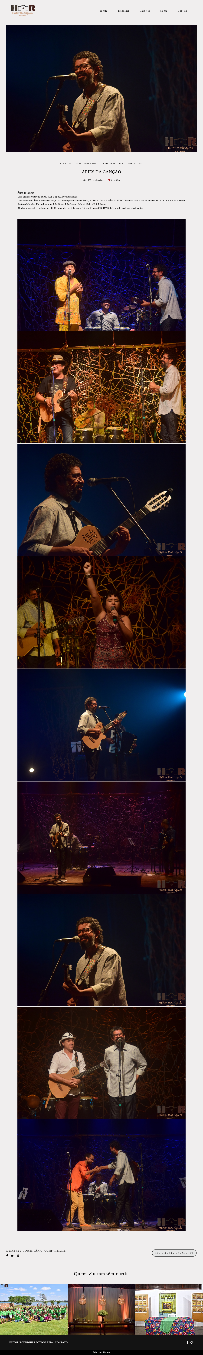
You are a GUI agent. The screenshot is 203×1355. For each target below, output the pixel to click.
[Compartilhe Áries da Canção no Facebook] (7, 1255)
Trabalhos (124, 10)
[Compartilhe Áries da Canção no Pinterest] (18, 1255)
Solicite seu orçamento (174, 1253)
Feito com (101, 1352)
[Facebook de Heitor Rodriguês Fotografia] (187, 1342)
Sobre (163, 10)
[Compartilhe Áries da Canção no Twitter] (12, 1255)
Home (103, 10)
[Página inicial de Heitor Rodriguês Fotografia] (30, 11)
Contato (182, 10)
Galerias (145, 10)
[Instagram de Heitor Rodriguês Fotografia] (191, 1342)
